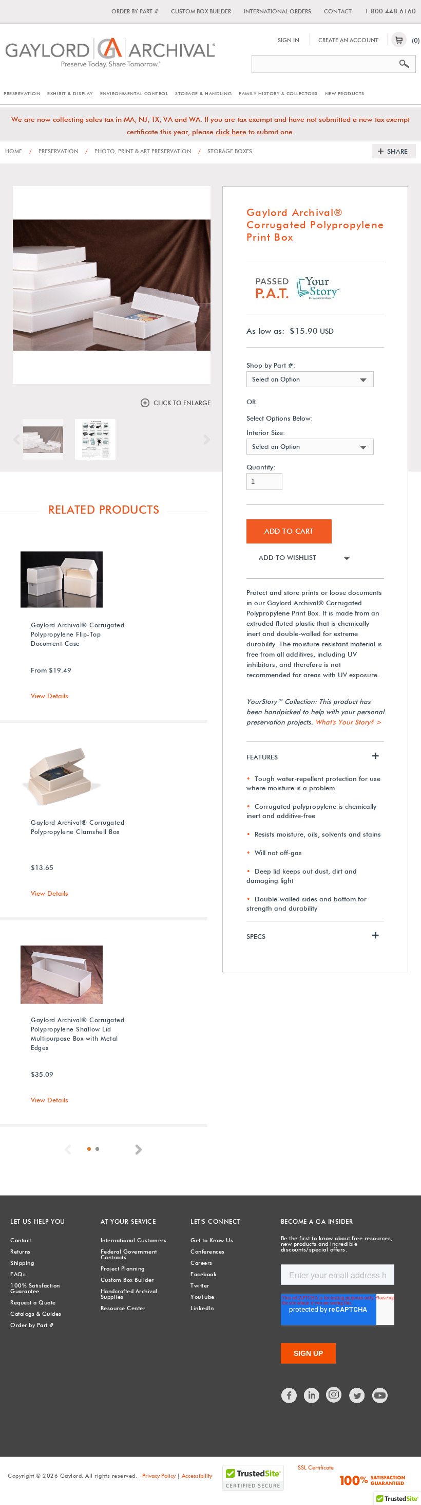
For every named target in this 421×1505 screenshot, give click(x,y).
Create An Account (348, 40)
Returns (20, 1251)
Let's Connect (215, 1221)
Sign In (288, 40)
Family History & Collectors (278, 93)
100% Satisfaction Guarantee (35, 1288)
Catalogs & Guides (36, 1313)
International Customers (134, 1240)
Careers (201, 1262)
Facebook (203, 1274)
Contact (338, 11)
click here (231, 132)
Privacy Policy (159, 1475)
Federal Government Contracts (129, 1254)
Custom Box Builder (201, 11)
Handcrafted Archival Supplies (129, 1294)
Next (204, 439)
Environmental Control (134, 93)
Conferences (207, 1251)
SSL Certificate (316, 1467)
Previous (19, 439)
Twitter (199, 1285)
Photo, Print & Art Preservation (138, 151)
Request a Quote (33, 1302)
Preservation (22, 93)
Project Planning (123, 1268)
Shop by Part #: (270, 365)
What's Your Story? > (348, 722)
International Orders (277, 11)
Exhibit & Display (70, 93)
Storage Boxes (225, 151)
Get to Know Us (211, 1240)
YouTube (202, 1296)
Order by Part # (134, 11)
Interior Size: (265, 432)
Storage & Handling (203, 93)
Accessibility (197, 1475)
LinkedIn (202, 1308)
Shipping (22, 1262)
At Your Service (128, 1221)
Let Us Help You (37, 1221)
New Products (345, 93)
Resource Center (123, 1308)
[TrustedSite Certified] (253, 1478)
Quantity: (260, 467)
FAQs (18, 1274)
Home (13, 151)
